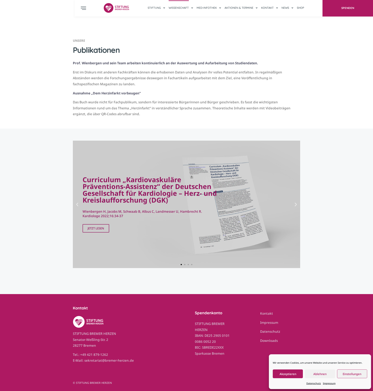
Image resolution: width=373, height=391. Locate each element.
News (285, 8)
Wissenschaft (179, 8)
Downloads (269, 340)
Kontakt (267, 8)
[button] (77, 204)
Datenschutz (313, 383)
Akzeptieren (288, 374)
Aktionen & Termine (239, 8)
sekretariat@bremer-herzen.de (109, 360)
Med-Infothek (207, 8)
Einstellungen (352, 374)
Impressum (329, 383)
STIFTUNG (154, 8)
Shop (300, 8)
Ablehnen (320, 374)
